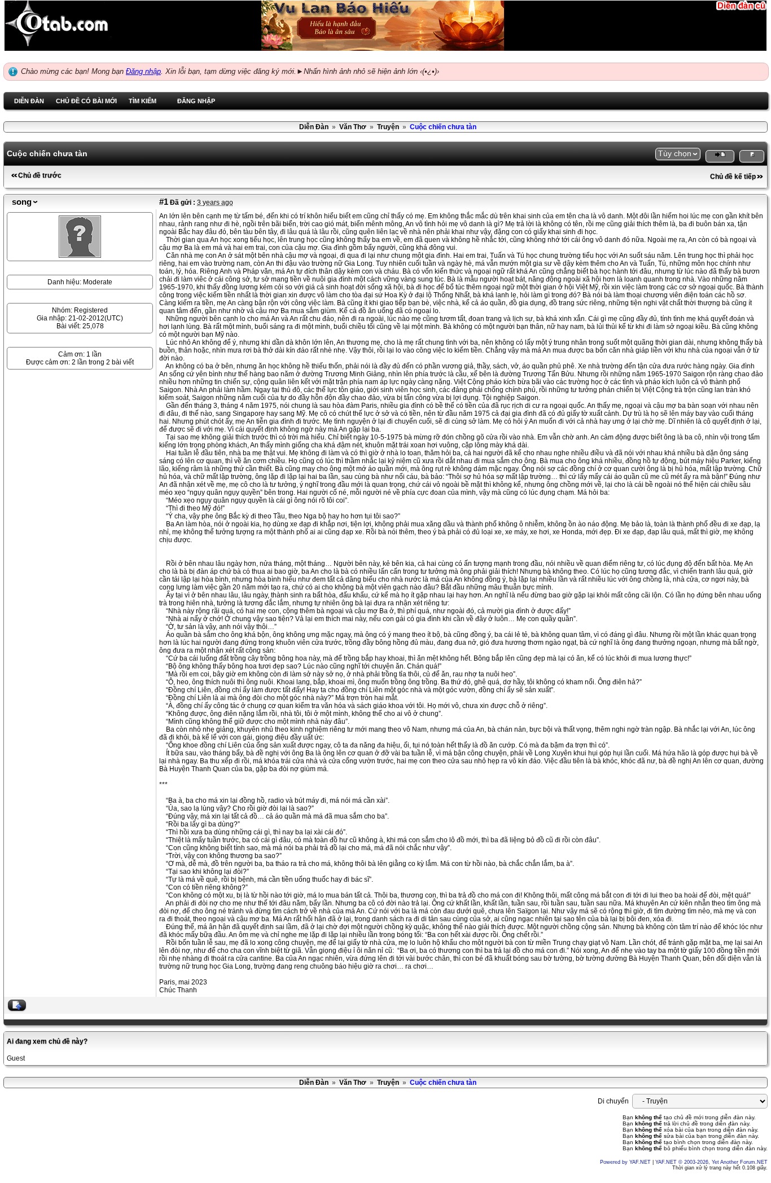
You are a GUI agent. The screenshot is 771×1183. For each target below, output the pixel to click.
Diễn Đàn (313, 127)
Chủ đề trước (40, 175)
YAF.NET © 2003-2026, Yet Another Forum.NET (711, 1162)
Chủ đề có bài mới (86, 101)
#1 (163, 201)
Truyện (388, 127)
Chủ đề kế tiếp (733, 177)
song (22, 201)
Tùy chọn (674, 153)
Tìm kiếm (142, 101)
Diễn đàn (29, 101)
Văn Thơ (352, 127)
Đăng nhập (143, 71)
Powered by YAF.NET (625, 1162)
